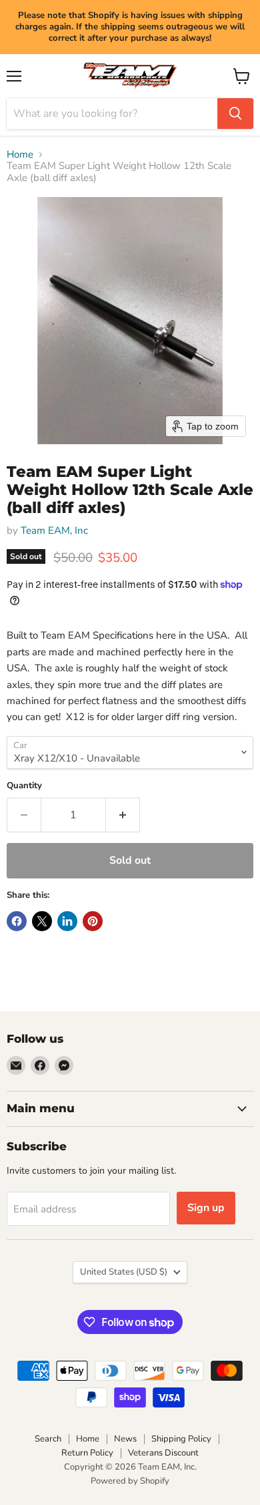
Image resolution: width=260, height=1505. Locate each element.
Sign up (206, 1207)
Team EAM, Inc (54, 530)
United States (123, 1272)
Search (48, 1439)
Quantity (24, 786)
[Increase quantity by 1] (123, 815)
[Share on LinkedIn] (67, 921)
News (125, 1439)
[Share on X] (42, 921)
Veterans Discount (163, 1453)
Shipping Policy (181, 1439)
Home (20, 154)
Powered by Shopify (130, 1481)
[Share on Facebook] (17, 921)
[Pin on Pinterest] (93, 921)
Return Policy (87, 1453)
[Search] (235, 113)
